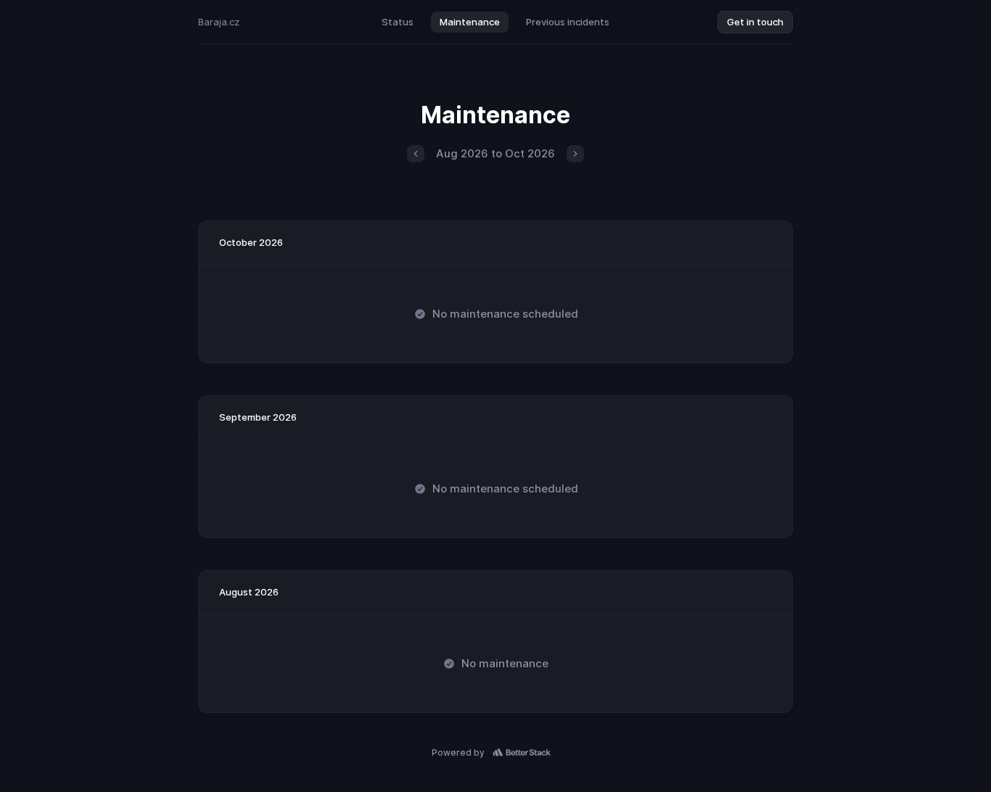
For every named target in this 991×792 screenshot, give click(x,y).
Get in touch (755, 22)
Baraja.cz (218, 22)
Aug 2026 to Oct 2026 (495, 153)
